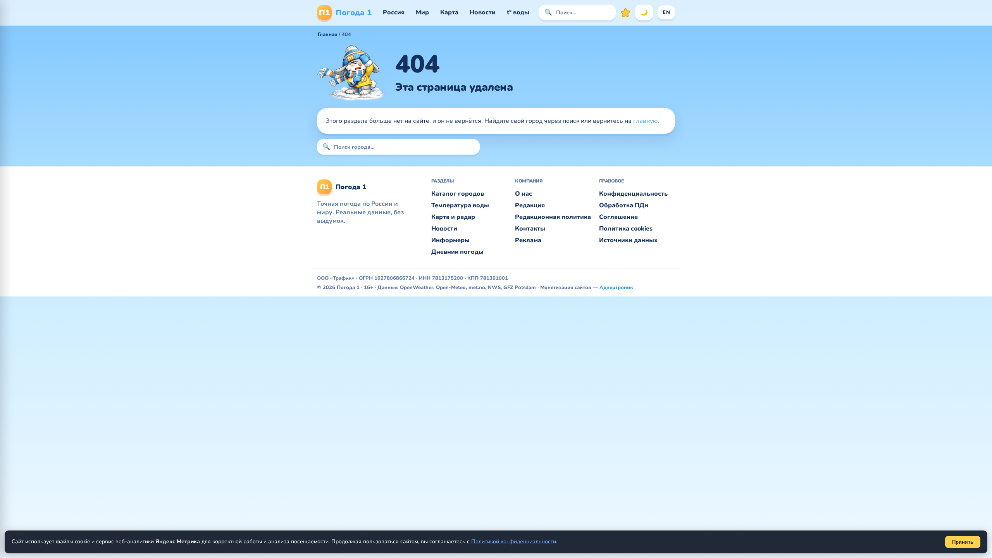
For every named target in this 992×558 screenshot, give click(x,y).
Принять (962, 542)
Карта (449, 12)
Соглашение (618, 217)
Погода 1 (345, 12)
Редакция (530, 205)
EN (666, 12)
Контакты (530, 228)
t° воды (518, 12)
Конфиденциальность (633, 193)
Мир (422, 12)
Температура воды (460, 205)
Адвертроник (616, 287)
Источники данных (628, 240)
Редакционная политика (553, 217)
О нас (523, 193)
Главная (327, 34)
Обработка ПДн (623, 205)
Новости (483, 12)
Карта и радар (453, 217)
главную (645, 121)
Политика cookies (626, 228)
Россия (394, 12)
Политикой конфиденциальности (513, 541)
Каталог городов (457, 193)
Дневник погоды (457, 252)
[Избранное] (625, 12)
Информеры (450, 240)
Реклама (528, 240)
